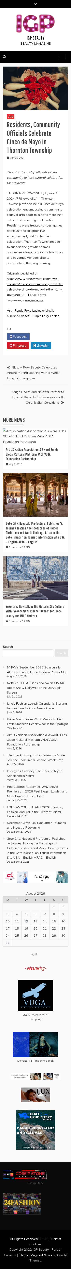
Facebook (19, 336)
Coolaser (10, 1255)
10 (8, 921)
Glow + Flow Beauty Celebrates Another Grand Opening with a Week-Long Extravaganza (34, 372)
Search (8, 647)
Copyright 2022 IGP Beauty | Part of (35, 1249)
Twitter (42, 336)
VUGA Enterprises (33, 1014)
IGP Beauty (36, 37)
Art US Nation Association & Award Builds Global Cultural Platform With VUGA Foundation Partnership (32, 454)
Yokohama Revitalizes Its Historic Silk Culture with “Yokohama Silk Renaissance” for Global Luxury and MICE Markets (35, 611)
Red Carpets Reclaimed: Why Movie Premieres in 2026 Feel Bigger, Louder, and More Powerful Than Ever (37, 791)
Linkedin (42, 345)
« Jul (34, 954)
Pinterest (19, 345)
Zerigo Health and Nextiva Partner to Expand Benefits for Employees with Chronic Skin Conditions (37, 397)
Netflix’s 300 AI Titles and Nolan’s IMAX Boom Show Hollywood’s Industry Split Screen (35, 687)
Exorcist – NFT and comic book (35, 1060)
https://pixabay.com (34, 300)
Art (10, 116)
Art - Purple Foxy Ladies (24, 310)
